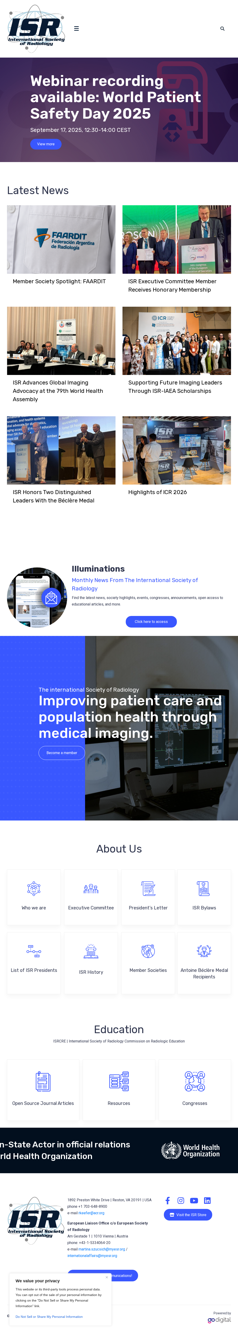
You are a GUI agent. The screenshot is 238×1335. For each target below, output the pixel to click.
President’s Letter (148, 908)
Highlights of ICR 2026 (157, 492)
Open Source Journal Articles (43, 1103)
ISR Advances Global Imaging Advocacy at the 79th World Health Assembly (58, 391)
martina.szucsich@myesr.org (102, 1249)
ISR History (91, 972)
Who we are (34, 908)
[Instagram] (181, 1200)
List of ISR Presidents (34, 970)
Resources (119, 1103)
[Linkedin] (207, 1200)
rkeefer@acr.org (91, 1213)
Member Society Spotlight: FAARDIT (59, 281)
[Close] (106, 1277)
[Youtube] (194, 1200)
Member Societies (148, 970)
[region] (60, 1299)
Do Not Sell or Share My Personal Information (49, 1317)
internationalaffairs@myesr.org (92, 1256)
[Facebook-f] (167, 1200)
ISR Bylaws (204, 908)
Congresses (194, 1103)
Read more (46, 148)
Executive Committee (91, 908)
